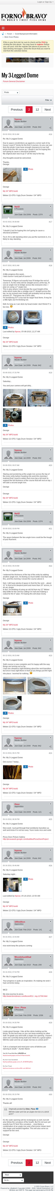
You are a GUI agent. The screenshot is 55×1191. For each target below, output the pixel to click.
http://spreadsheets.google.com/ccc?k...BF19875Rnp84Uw (18, 1062)
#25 (50, 819)
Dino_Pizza (20, 1007)
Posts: (35, 127)
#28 (50, 972)
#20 (50, 465)
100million (20, 922)
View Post (37, 1109)
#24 (50, 753)
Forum (9, 34)
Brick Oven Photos (12, 37)
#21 (50, 529)
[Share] (50, 128)
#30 (50, 1094)
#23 (50, 656)
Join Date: (19, 127)
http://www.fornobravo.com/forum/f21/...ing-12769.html (25, 996)
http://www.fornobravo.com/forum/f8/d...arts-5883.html (17, 1068)
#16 (50, 134)
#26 (50, 866)
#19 (50, 373)
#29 (50, 1023)
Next (48, 109)
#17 (50, 222)
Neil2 (17, 206)
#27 (50, 937)
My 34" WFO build (10, 191)
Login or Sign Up (44, 2)
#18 (50, 265)
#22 (50, 566)
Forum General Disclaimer (14, 81)
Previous (17, 109)
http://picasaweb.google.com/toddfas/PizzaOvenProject (25, 839)
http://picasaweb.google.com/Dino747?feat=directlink (16, 1055)
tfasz (17, 804)
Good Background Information (26, 34)
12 (37, 109)
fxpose (18, 119)
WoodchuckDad (23, 957)
